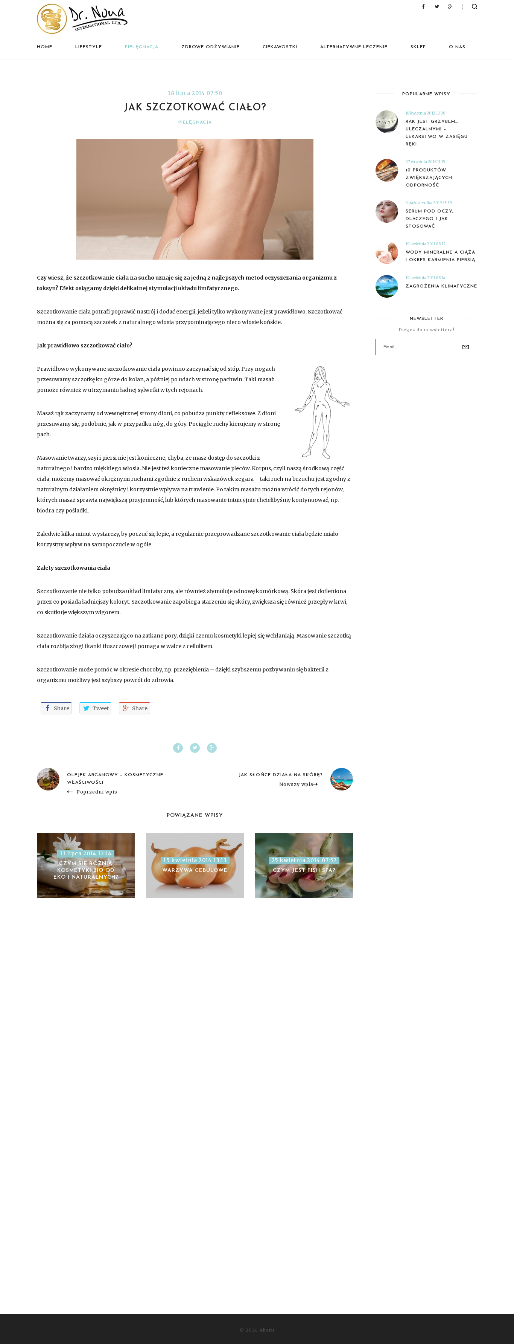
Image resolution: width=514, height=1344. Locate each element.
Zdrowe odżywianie (210, 47)
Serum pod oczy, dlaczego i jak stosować (429, 219)
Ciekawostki (280, 47)
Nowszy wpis (296, 784)
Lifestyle (88, 47)
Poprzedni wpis (96, 792)
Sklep (418, 47)
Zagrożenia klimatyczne (441, 286)
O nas (457, 47)
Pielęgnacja (141, 47)
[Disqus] (195, 1014)
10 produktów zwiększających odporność (429, 178)
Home (44, 47)
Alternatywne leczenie (354, 47)
